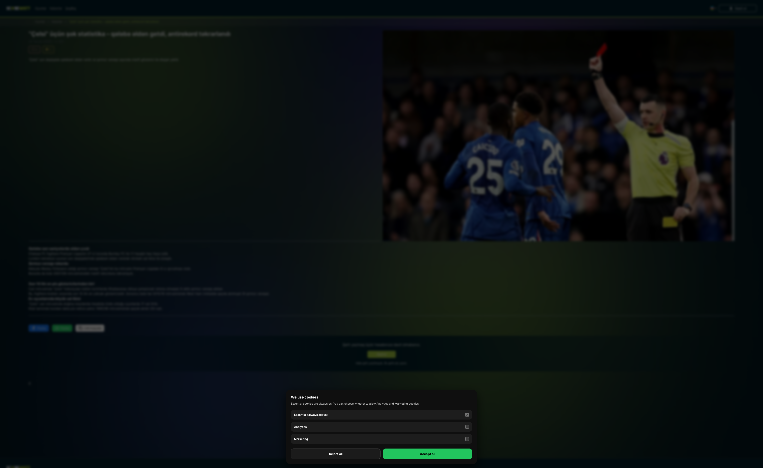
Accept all (427, 454)
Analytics (300, 426)
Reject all (336, 454)
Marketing (301, 439)
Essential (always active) (311, 414)
